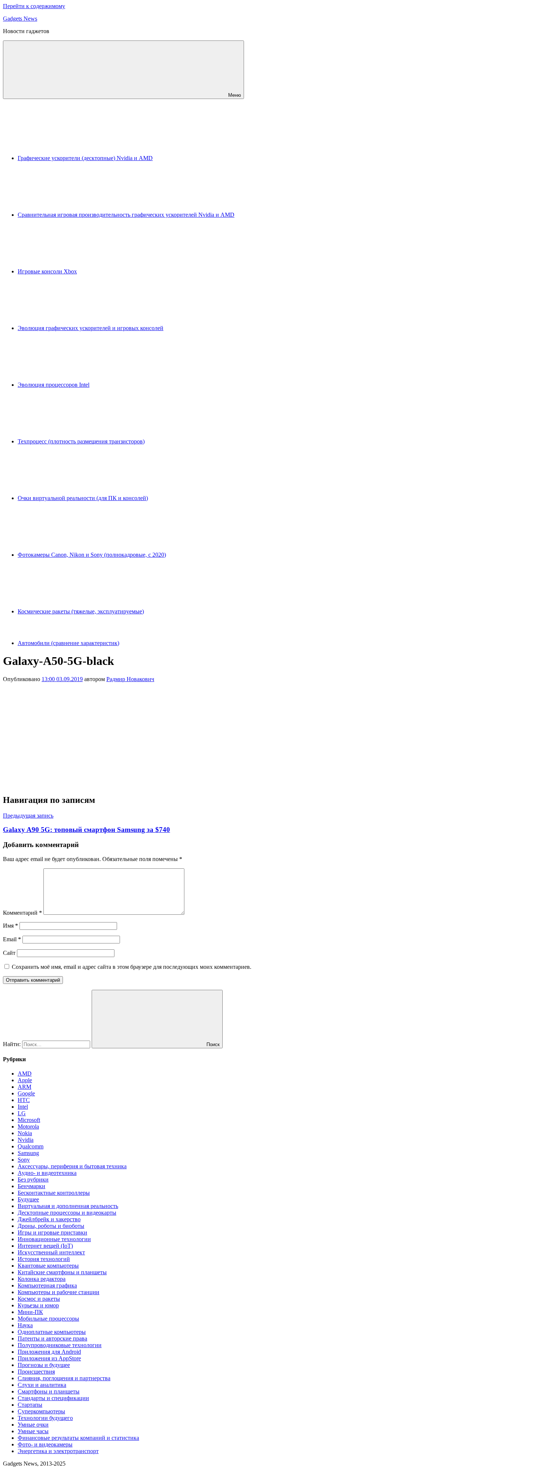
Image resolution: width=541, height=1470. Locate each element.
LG (22, 1113)
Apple (25, 1080)
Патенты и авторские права (52, 1338)
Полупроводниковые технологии (60, 1345)
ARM (24, 1087)
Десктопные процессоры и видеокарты (67, 1212)
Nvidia (25, 1140)
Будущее (28, 1199)
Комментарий (22, 913)
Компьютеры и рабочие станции (58, 1292)
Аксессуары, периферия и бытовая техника (72, 1166)
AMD (25, 1073)
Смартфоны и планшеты (48, 1391)
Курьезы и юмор (38, 1305)
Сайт (9, 953)
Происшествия (36, 1371)
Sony (24, 1159)
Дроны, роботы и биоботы (51, 1226)
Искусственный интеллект (51, 1252)
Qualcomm (30, 1146)
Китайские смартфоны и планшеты (62, 1272)
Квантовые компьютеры (48, 1265)
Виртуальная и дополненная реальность (68, 1206)
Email (12, 939)
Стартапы (30, 1405)
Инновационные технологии (54, 1239)
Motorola (28, 1126)
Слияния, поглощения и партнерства (64, 1378)
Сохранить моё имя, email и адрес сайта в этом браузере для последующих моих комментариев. (131, 967)
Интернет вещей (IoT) (45, 1246)
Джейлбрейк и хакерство (49, 1219)
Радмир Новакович (130, 679)
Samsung (28, 1153)
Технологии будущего (45, 1418)
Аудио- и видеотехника (47, 1173)
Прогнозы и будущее (44, 1365)
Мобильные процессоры (48, 1318)
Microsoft (29, 1120)
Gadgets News (20, 18)
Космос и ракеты (39, 1299)
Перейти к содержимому (34, 6)
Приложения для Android (49, 1352)
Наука (25, 1325)
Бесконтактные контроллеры (54, 1193)
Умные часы (33, 1431)
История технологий (44, 1259)
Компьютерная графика (47, 1285)
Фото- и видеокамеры (45, 1444)
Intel (23, 1107)
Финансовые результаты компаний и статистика (78, 1438)
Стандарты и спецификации (53, 1398)
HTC (24, 1100)
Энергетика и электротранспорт (58, 1451)
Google (26, 1093)
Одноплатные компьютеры (52, 1332)
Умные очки (33, 1424)
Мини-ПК (30, 1312)
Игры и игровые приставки (52, 1232)
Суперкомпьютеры (41, 1411)
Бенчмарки (31, 1186)
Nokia (25, 1133)
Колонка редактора (42, 1279)
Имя (10, 925)
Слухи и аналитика (42, 1385)
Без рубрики (33, 1179)
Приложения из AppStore (49, 1358)
